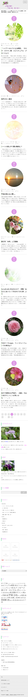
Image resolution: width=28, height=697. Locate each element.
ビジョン (18, 141)
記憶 (18, 600)
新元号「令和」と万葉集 (9, 241)
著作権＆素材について (5, 680)
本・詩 (3, 284)
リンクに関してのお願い (5, 683)
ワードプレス (10, 338)
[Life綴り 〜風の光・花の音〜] (10, 5)
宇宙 (13, 595)
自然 (11, 600)
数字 (5, 597)
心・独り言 (4, 508)
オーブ (4, 583)
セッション (16, 583)
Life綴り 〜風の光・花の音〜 (11, 694)
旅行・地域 (4, 529)
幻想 (23, 595)
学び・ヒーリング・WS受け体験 (8, 141)
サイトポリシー (4, 687)
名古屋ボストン (17, 592)
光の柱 (7, 592)
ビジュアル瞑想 (15, 43)
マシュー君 (10, 588)
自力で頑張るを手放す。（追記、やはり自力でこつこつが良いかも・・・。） (14, 395)
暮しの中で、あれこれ (6, 189)
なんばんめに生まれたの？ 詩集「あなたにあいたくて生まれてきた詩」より (14, 291)
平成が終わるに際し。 (8, 194)
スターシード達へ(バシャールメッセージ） (11, 646)
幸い (19, 595)
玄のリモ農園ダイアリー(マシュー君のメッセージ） (12, 644)
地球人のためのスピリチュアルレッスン (10, 648)
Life (2, 523)
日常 (9, 597)
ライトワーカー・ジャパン (8, 642)
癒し (8, 284)
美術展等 (4, 518)
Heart (3, 503)
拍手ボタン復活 (6, 99)
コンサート (10, 583)
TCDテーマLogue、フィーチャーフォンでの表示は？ (14, 344)
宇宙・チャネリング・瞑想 (7, 510)
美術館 (5, 600)
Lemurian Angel (5, 667)
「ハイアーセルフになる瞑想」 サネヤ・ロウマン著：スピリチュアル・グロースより (14, 51)
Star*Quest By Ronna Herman (8, 654)
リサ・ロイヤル (11, 590)
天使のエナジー (6, 669)
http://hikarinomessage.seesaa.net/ (11, 656)
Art (2, 516)
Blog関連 (4, 338)
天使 (5, 595)
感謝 (14, 189)
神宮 (20, 597)
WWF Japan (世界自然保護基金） (9, 662)
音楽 (3, 521)
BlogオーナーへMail (4, 690)
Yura (17, 45)
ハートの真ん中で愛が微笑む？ (11, 146)
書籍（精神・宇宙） (6, 43)
